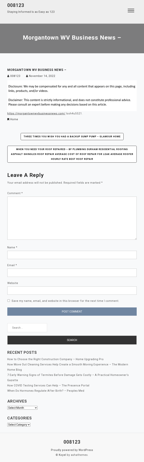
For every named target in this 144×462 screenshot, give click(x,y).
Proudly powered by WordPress (72, 449)
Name (12, 247)
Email (12, 265)
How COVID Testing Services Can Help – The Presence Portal (48, 385)
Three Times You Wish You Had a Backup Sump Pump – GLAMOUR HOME (72, 136)
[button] (131, 11)
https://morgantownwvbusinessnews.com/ (36, 113)
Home (14, 119)
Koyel (62, 454)
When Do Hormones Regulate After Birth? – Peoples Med (45, 390)
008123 (15, 5)
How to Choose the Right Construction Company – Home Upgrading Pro (55, 359)
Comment (15, 193)
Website (12, 283)
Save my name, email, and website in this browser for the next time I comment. (65, 300)
